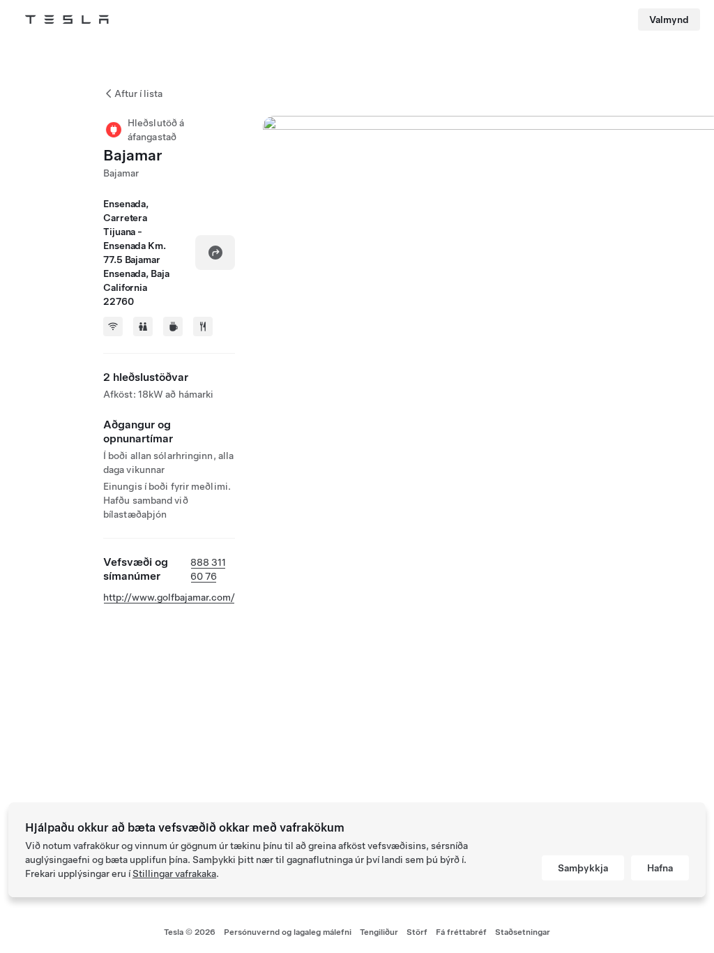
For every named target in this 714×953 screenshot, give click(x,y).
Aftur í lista (138, 93)
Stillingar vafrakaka (174, 873)
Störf (417, 932)
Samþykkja (583, 867)
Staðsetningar (522, 932)
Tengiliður (379, 932)
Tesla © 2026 (189, 932)
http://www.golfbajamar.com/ (169, 597)
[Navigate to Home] (67, 19)
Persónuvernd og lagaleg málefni (287, 932)
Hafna (660, 867)
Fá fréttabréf (461, 932)
